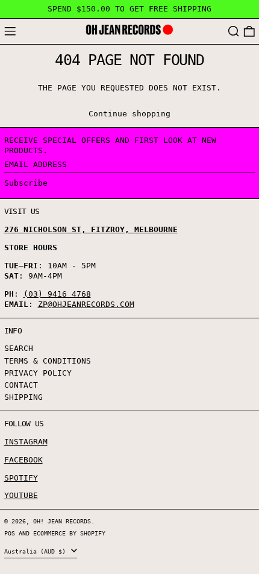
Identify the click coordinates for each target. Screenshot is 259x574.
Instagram (26, 441)
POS (9, 533)
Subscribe (26, 183)
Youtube (21, 495)
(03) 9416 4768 (57, 293)
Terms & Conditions (47, 360)
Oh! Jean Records (62, 521)
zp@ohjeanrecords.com (86, 304)
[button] (234, 32)
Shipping (23, 397)
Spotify (21, 477)
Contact (21, 385)
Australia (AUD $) (36, 551)
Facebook (23, 459)
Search (18, 348)
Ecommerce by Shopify (69, 533)
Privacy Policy (38, 372)
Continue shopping (129, 113)
